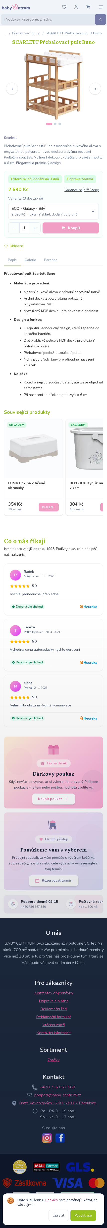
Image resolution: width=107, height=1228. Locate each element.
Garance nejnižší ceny (81, 190)
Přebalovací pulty (26, 33)
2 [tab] (55, 124)
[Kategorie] (101, 7)
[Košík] (88, 7)
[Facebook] (60, 1138)
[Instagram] (47, 1138)
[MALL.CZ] (46, 1167)
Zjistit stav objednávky (53, 993)
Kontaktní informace (54, 1033)
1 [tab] (49, 124)
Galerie (30, 260)
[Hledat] (100, 19)
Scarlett (10, 137)
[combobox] (53, 211)
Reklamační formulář (53, 1017)
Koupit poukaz (50, 799)
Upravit (58, 1215)
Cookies (51, 1200)
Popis (12, 260)
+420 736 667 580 (57, 1087)
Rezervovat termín (57, 880)
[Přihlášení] (76, 7)
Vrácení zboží (54, 1025)
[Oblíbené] (64, 7)
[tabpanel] (53, 85)
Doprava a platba (53, 1001)
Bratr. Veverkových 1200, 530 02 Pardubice (57, 1103)
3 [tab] (59, 124)
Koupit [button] (74, 228)
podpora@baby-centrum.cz (57, 1095)
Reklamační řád (53, 1009)
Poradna (50, 260)
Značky (53, 1060)
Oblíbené (16, 246)
